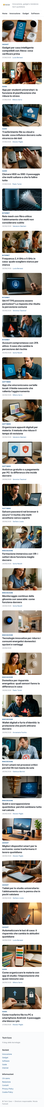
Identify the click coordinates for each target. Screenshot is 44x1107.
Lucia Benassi (17, 57)
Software (35, 13)
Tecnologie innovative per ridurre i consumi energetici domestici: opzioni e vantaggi (21, 641)
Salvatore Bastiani (19, 226)
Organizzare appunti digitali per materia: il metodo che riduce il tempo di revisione (20, 430)
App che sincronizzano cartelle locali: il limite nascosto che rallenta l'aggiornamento (19, 388)
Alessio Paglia (17, 142)
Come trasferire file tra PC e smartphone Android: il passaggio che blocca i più (21, 1017)
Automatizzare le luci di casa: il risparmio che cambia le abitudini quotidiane (20, 933)
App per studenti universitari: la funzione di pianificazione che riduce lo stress (20, 92)
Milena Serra (17, 100)
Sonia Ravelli (17, 353)
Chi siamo (6, 1078)
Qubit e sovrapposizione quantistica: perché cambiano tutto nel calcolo (22, 806)
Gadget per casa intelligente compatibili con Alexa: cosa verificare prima (18, 50)
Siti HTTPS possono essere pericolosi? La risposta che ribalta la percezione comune (21, 303)
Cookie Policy (7, 1092)
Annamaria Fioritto (20, 732)
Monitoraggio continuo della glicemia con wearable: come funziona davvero (18, 599)
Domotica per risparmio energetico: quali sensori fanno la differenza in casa (21, 683)
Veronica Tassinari (19, 311)
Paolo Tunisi (17, 184)
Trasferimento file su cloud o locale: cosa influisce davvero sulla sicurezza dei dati (21, 135)
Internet (6, 213)
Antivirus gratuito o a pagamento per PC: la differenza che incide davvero (20, 472)
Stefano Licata (18, 521)
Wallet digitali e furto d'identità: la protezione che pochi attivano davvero (21, 725)
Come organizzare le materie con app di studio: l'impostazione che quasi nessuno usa (20, 975)
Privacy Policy (7, 1089)
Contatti (5, 1085)
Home (4, 13)
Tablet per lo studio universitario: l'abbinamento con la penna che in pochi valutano (21, 891)
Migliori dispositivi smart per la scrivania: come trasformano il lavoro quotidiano (19, 849)
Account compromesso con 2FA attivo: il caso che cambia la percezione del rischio (20, 345)
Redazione (6, 1082)
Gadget (25, 13)
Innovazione (15, 13)
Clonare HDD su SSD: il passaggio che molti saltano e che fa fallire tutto (21, 177)
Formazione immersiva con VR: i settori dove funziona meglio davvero (20, 556)
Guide (4, 86)
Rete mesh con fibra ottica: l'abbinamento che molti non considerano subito (18, 219)
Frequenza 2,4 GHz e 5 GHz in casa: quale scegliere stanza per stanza (20, 261)
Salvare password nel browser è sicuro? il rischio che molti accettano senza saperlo (20, 514)
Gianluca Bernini (19, 771)
